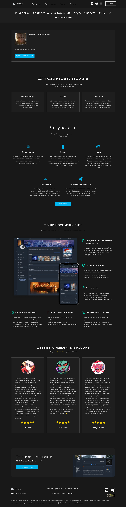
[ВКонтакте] (92, 4)
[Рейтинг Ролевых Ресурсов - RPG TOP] (111, 496)
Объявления (68, 489)
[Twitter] (96, 4)
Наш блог (70, 493)
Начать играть (63, 204)
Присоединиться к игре (24, 56)
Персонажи (74, 4)
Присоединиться (27, 467)
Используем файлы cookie (20, 501)
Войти (110, 4)
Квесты (62, 4)
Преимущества (50, 4)
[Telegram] (112, 490)
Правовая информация (54, 489)
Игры (54, 493)
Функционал (36, 4)
